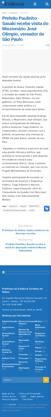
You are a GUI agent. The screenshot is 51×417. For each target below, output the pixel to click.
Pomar (38, 351)
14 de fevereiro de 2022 (13, 45)
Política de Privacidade (29, 394)
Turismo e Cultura (40, 368)
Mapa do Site (8, 394)
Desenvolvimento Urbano (28, 322)
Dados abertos (37, 396)
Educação (24, 340)
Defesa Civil (8, 358)
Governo (24, 13)
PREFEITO (34, 206)
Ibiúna (23, 206)
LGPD (23, 396)
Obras (38, 347)
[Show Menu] (35, 4)
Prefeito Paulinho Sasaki (15, 210)
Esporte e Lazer (24, 347)
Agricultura (8, 327)
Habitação (24, 368)
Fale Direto (27, 399)
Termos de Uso (9, 396)
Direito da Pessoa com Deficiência (25, 331)
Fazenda (23, 354)
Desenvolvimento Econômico (11, 365)
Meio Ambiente (40, 326)
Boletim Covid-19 (7, 351)
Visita (31, 210)
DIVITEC (13, 405)
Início (4, 13)
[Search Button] (47, 4)
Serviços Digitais (10, 399)
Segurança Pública (40, 360)
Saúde (38, 355)
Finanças (23, 358)
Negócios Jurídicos (40, 334)
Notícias (13, 13)
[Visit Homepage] (13, 4)
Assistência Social (8, 334)
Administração (10, 321)
